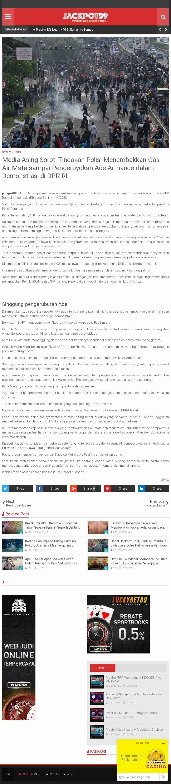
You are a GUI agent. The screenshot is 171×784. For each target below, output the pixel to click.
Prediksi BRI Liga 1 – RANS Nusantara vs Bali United (133, 696)
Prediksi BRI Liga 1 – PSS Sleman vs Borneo (64, 29)
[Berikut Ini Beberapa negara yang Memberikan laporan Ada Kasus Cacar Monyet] (98, 527)
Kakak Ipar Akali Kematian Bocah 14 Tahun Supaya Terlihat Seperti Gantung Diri (52, 527)
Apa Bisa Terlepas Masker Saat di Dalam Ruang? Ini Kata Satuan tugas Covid (51, 563)
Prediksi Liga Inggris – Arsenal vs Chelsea (134, 729)
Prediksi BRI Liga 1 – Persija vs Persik (131, 713)
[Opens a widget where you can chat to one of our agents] (142, 760)
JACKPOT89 (25, 774)
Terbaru (102, 668)
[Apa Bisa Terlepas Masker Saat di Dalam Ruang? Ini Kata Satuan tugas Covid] (12, 563)
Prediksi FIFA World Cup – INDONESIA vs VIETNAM (133, 679)
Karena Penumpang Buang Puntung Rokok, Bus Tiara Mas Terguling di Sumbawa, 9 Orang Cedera (50, 545)
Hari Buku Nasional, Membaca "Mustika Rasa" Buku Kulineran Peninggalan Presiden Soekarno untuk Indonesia (139, 563)
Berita (165, 480)
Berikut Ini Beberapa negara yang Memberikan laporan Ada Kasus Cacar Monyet (138, 527)
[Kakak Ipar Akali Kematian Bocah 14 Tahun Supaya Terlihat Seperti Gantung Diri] (12, 527)
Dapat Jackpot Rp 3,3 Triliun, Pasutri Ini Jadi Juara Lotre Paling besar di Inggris (139, 543)
